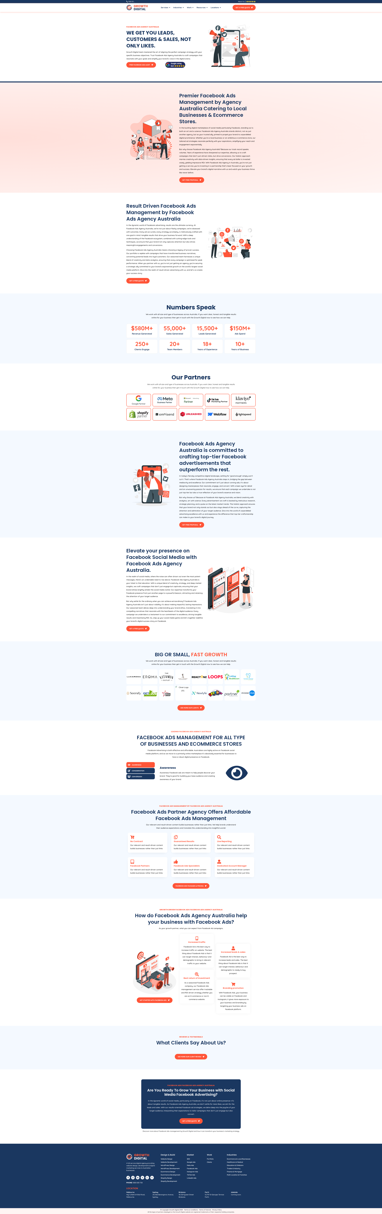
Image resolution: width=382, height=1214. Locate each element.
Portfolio (210, 1159)
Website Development (169, 1162)
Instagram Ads (192, 1172)
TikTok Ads (191, 1175)
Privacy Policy (217, 1210)
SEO (188, 1159)
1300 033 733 (138, 1183)
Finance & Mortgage (234, 1172)
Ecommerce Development (170, 1175)
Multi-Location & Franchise (237, 1175)
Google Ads (191, 1162)
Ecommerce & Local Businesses (238, 1159)
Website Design (166, 1159)
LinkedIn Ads (191, 1178)
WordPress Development (170, 1168)
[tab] (140, 765)
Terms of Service (205, 1210)
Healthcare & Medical (235, 1162)
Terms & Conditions (191, 1210)
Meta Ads (190, 1165)
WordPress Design (168, 1165)
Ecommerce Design (168, 1172)
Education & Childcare (235, 1165)
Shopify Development (169, 1181)
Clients (209, 1162)
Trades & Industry (233, 1168)
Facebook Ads (192, 1168)
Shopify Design (166, 1178)
